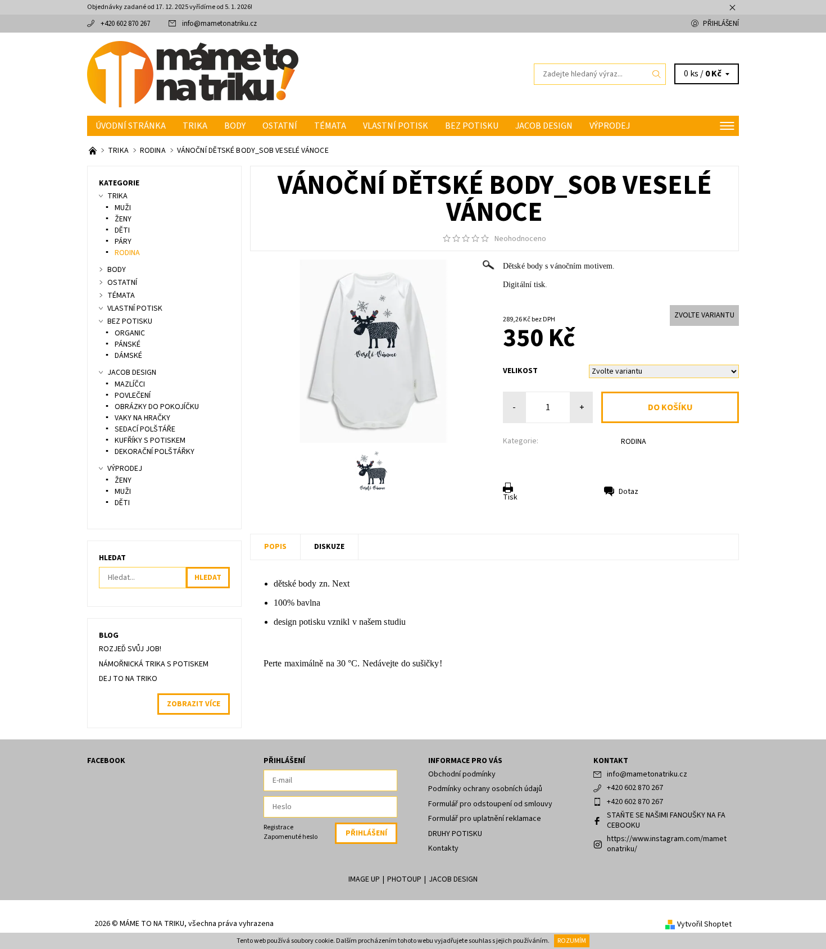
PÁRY (123, 241)
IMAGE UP (364, 879)
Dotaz (628, 491)
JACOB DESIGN (544, 126)
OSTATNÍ (279, 126)
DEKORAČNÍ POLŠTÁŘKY (154, 451)
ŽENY (123, 219)
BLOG (109, 635)
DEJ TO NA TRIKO (128, 678)
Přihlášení (721, 24)
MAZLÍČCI (130, 384)
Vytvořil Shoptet (704, 924)
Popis (275, 546)
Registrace (278, 827)
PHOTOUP (404, 879)
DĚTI (122, 230)
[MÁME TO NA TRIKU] (192, 73)
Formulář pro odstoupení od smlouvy (490, 804)
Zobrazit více (193, 704)
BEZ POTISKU (471, 126)
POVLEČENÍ (133, 395)
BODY (235, 126)
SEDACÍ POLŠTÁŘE (145, 429)
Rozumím (571, 941)
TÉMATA (330, 126)
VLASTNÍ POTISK (395, 126)
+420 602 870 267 (125, 24)
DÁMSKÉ (128, 355)
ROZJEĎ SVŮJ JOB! (130, 649)
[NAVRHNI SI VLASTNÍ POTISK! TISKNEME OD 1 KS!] (93, 150)
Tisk (510, 497)
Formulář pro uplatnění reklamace (484, 818)
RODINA (633, 441)
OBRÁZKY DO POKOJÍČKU (157, 406)
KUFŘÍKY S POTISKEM (150, 440)
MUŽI (123, 208)
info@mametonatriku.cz (219, 24)
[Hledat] (657, 74)
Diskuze (329, 546)
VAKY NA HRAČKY (142, 418)
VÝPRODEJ (609, 126)
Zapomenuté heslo (290, 837)
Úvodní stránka (131, 126)
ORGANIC (130, 333)
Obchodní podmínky (462, 774)
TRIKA (195, 126)
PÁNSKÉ (127, 344)
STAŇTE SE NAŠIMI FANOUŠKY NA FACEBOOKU (666, 820)
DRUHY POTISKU (455, 833)
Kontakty (443, 848)
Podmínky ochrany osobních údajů (485, 788)
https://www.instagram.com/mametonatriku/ (667, 844)
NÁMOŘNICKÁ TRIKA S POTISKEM (153, 664)
